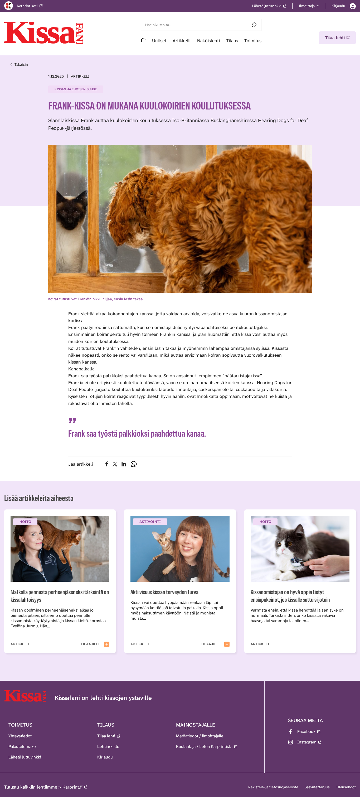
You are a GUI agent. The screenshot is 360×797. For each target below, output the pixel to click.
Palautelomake (22, 746)
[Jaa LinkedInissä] (123, 464)
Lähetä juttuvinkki (24, 757)
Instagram (307, 742)
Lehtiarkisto (108, 746)
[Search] (254, 25)
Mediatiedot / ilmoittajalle (199, 736)
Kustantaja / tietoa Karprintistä (204, 746)
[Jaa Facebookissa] (106, 463)
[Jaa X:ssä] (115, 464)
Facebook (306, 731)
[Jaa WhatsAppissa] (133, 464)
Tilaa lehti (106, 736)
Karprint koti (27, 5)
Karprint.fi (72, 787)
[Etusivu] (143, 40)
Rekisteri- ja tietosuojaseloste (273, 787)
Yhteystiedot (20, 736)
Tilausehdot (346, 787)
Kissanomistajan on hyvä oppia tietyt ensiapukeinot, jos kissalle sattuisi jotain (290, 596)
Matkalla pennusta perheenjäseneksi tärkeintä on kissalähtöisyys (60, 596)
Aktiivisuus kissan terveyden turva (164, 592)
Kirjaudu (105, 757)
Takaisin (21, 64)
